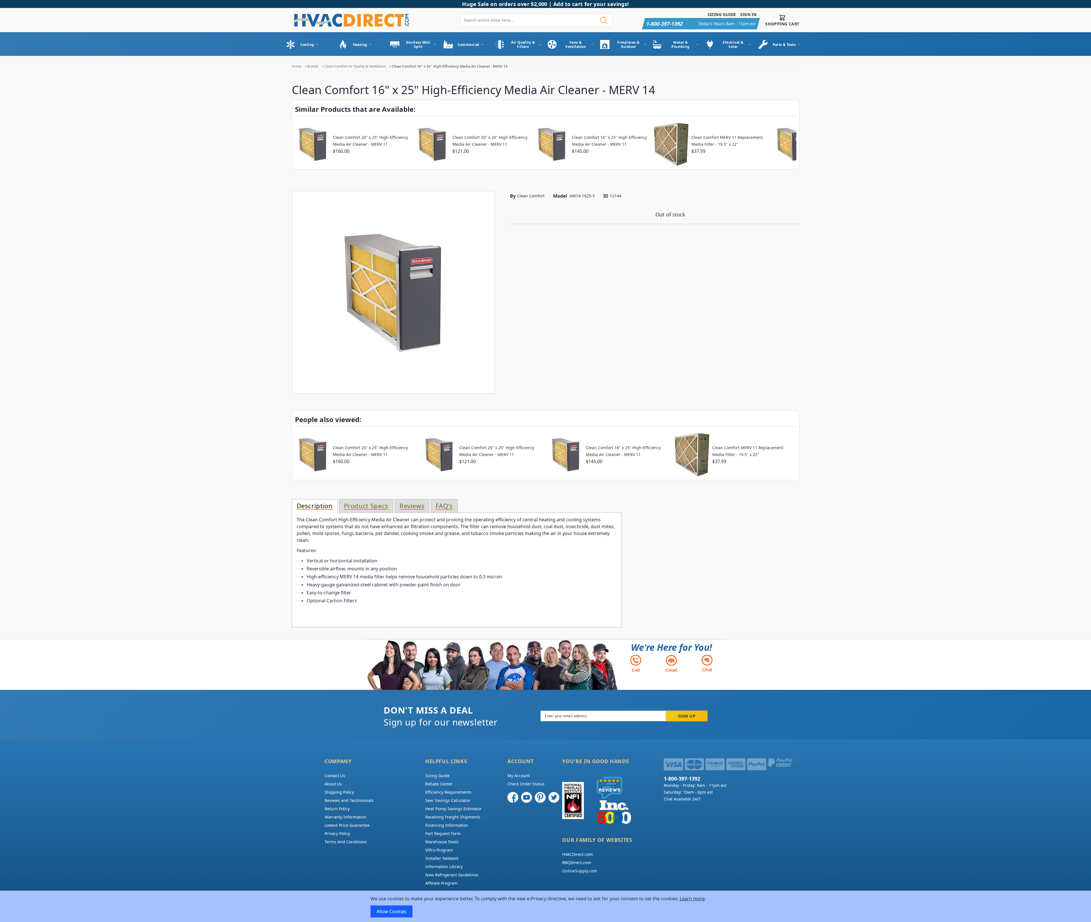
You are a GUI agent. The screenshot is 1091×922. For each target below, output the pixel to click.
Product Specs (366, 506)
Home (296, 66)
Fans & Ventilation (575, 44)
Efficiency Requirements (448, 792)
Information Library (444, 866)
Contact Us (335, 775)
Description (315, 506)
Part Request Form (443, 833)
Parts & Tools (784, 44)
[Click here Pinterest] (540, 797)
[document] (545, 906)
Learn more (692, 898)
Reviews (412, 506)
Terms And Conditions (346, 841)
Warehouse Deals (442, 841)
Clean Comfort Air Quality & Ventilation (355, 66)
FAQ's (444, 506)
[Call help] (636, 663)
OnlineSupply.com (579, 871)
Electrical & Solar (733, 44)
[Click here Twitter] (553, 797)
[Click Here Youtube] (526, 797)
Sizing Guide (722, 14)
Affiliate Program (441, 883)
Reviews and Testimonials (349, 800)
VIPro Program (439, 850)
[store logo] (350, 20)
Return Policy (337, 808)
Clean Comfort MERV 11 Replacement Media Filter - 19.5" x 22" (727, 141)
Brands (313, 66)
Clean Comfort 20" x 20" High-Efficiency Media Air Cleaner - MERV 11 (489, 141)
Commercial (468, 44)
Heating (360, 44)
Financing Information (446, 825)
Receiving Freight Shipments (452, 817)
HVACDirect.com (577, 854)
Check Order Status (526, 784)
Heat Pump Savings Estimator (453, 808)
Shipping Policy (339, 792)
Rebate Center (439, 784)
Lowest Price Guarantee (347, 825)
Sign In (748, 14)
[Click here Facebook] (512, 797)
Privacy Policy (337, 833)
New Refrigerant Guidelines (452, 875)
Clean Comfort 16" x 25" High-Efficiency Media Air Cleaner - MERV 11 (609, 141)
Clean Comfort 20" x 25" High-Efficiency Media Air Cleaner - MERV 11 (370, 141)
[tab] (315, 506)
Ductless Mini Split (418, 44)
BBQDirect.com (576, 862)
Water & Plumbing (680, 44)
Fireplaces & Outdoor (628, 44)
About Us (333, 784)
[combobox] (536, 20)
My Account (518, 775)
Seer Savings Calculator (447, 800)
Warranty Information (345, 817)
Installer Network (441, 858)
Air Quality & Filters (523, 44)
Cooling (307, 44)
